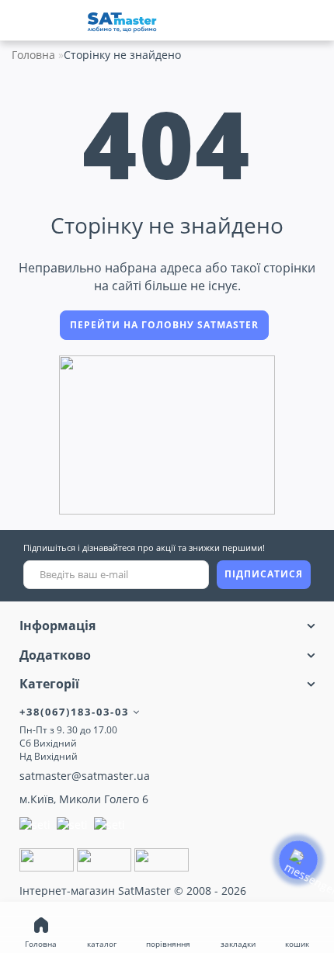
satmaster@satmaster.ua (84, 775)
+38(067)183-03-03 (76, 712)
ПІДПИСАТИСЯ (263, 573)
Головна (33, 54)
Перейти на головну (164, 324)
